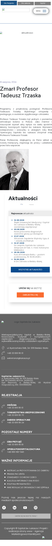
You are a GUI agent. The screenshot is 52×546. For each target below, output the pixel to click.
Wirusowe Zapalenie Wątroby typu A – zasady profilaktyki (31, 239)
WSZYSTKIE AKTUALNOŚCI (30, 269)
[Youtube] (25, 507)
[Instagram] (35, 507)
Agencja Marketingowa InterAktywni (28, 533)
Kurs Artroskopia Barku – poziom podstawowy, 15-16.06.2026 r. (29, 255)
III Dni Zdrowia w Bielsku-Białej (28, 261)
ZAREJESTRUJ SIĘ (30, 294)
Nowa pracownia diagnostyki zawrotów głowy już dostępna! (28, 232)
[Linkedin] (14, 507)
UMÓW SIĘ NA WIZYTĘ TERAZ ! (26, 516)
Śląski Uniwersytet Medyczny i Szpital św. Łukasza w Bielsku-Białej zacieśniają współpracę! (31, 224)
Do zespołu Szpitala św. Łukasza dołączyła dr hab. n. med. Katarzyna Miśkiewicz (31, 247)
